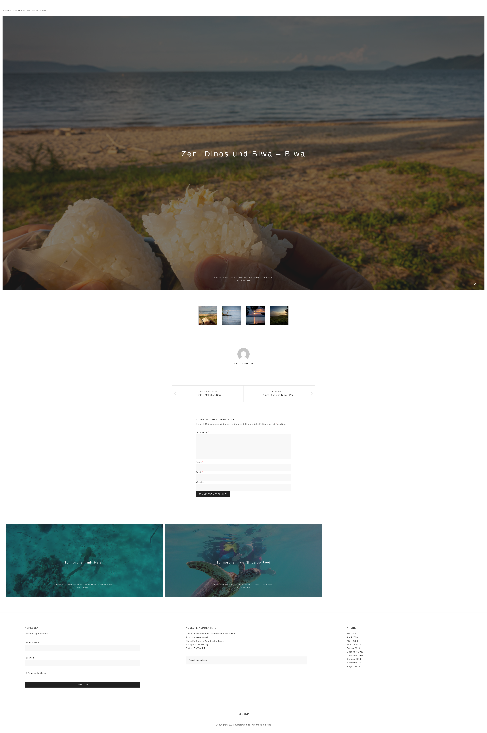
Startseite (7, 10)
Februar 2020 (354, 645)
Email (199, 472)
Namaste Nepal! (200, 637)
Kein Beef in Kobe (214, 641)
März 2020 (352, 641)
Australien (259, 585)
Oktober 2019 (354, 659)
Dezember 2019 (355, 652)
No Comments (243, 280)
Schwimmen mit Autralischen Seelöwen (214, 634)
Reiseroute (370, 3)
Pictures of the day (430, 3)
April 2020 (352, 637)
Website (200, 482)
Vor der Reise (390, 3)
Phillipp (92, 585)
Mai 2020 (352, 634)
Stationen (407, 3)
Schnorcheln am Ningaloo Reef (243, 562)
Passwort (29, 658)
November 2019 (355, 655)
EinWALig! (203, 645)
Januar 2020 (353, 648)
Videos (450, 3)
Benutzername (32, 643)
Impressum (243, 714)
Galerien (16, 10)
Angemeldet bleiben (37, 673)
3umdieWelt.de (40, 4)
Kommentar (202, 432)
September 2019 (355, 663)
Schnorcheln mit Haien (84, 562)
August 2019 (353, 666)
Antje (250, 278)
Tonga (103, 585)
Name (199, 462)
